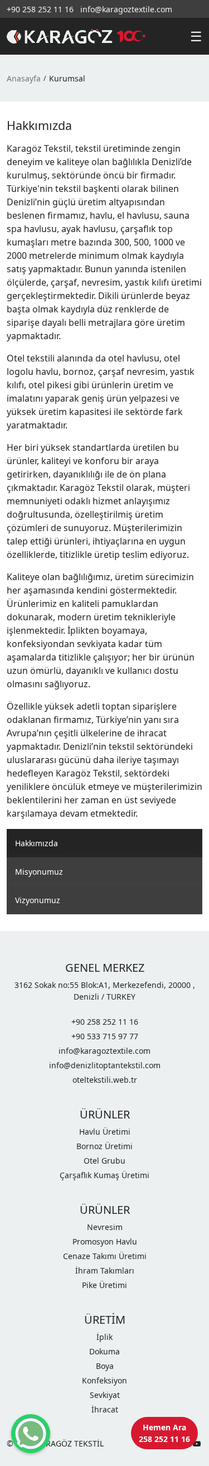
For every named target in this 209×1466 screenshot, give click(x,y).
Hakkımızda (36, 843)
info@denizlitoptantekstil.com (105, 1065)
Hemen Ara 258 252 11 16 (164, 1433)
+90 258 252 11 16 (40, 9)
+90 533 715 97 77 (104, 1036)
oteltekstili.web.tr (104, 1079)
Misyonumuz (39, 871)
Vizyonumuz (37, 900)
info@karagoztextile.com (126, 9)
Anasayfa (24, 78)
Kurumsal (67, 78)
